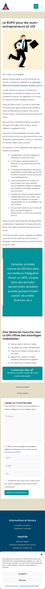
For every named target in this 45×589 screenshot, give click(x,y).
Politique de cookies (11, 586)
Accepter (22, 574)
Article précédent (22, 387)
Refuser (22, 580)
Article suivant (22, 393)
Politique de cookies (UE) (22, 548)
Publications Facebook (22, 528)
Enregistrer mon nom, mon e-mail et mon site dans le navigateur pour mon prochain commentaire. (22, 483)
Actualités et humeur (22, 525)
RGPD (9, 74)
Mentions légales (22, 541)
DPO (4, 74)
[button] (41, 554)
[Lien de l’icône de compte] (42, 6)
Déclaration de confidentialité (29, 586)
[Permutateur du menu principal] (36, 6)
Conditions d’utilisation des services (22, 544)
